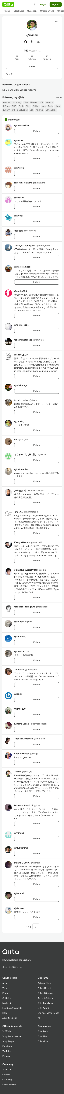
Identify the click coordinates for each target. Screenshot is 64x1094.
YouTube (6, 1051)
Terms (5, 988)
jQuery (6, 110)
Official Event (47, 11)
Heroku (49, 102)
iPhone (33, 102)
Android (39, 110)
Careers (6, 1074)
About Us (6, 1069)
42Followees (32, 57)
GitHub (35, 106)
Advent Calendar (46, 998)
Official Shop (44, 1041)
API (39, 1018)
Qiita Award (43, 1008)
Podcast (6, 1056)
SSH (28, 106)
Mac (44, 106)
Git (13, 110)
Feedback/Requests (12, 1008)
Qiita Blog (7, 1079)
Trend (7, 11)
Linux (57, 106)
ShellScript (22, 110)
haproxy (17, 102)
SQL (41, 102)
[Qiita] (8, 4)
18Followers (47, 57)
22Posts (17, 57)
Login (43, 4)
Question (32, 11)
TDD (14, 106)
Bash (21, 106)
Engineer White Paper (48, 1013)
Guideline (6, 998)
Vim (31, 110)
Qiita (26, 102)
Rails (50, 106)
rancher (7, 102)
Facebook (7, 1046)
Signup (55, 4)
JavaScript (51, 110)
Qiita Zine (42, 1036)
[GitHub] (25, 42)
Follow (32, 66)
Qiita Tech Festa (45, 1003)
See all (59, 97)
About (5, 983)
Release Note (44, 983)
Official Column (45, 993)
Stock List (19, 11)
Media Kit (6, 1003)
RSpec (6, 106)
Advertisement (9, 1018)
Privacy (6, 993)
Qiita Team (43, 1031)
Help (4, 1013)
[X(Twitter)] (32, 42)
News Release (9, 1084)
